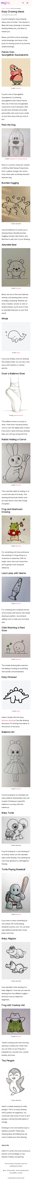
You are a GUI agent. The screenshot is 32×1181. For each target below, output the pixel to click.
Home (3, 8)
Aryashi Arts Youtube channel (18, 159)
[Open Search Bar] (23, 3)
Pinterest (18, 88)
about (4, 1170)
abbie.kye (18, 546)
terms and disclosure (22, 1170)
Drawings (7, 8)
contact (20, 1173)
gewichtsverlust (18, 415)
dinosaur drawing (8, 721)
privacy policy (11, 1170)
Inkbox (18, 353)
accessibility (13, 1173)
